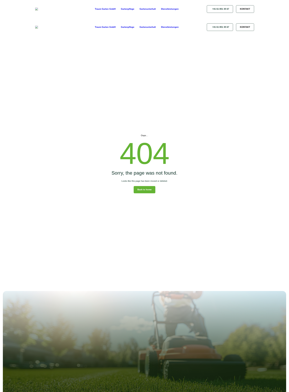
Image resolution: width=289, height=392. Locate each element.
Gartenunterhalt (148, 9)
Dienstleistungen (170, 9)
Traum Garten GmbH (105, 9)
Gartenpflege (127, 9)
